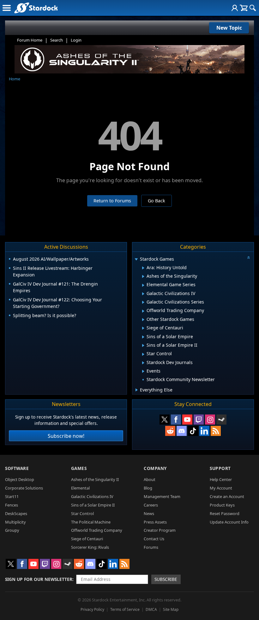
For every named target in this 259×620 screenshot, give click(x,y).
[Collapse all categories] (248, 257)
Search (56, 40)
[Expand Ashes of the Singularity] (143, 276)
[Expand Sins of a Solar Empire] (143, 337)
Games (79, 468)
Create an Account (227, 496)
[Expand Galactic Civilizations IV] (143, 293)
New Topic (229, 27)
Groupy (12, 530)
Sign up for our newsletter (38, 579)
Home (14, 79)
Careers (151, 505)
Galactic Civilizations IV (92, 496)
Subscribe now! (66, 435)
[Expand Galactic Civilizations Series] (143, 302)
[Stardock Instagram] (210, 419)
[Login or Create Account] (235, 8)
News (149, 513)
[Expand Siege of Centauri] (143, 328)
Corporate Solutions (24, 488)
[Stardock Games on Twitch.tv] (198, 419)
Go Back (156, 201)
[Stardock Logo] (35, 7)
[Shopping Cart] (244, 8)
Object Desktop (19, 479)
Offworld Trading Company (96, 530)
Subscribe (165, 579)
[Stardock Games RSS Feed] (215, 431)
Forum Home (29, 40)
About (149, 479)
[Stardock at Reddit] (170, 431)
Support (220, 468)
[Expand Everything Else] (137, 389)
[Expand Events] (143, 371)
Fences (11, 505)
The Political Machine (91, 522)
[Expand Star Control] (143, 354)
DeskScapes (16, 513)
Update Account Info (229, 522)
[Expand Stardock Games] (136, 259)
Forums (151, 547)
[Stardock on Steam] (221, 419)
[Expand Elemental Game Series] (143, 285)
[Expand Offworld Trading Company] (143, 311)
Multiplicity (15, 522)
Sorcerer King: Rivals (90, 547)
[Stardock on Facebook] (176, 419)
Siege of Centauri (87, 539)
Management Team (162, 496)
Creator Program (160, 530)
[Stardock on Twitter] (164, 419)
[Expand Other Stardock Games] (143, 319)
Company (155, 468)
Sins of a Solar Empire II (93, 505)
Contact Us (154, 539)
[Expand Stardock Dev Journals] (143, 362)
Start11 (12, 496)
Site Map (170, 609)
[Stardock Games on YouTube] (187, 419)
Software (17, 468)
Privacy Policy (92, 609)
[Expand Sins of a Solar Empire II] (143, 345)
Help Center (221, 479)
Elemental (80, 488)
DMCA (151, 609)
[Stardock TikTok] (193, 431)
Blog (148, 488)
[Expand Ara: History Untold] (143, 267)
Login (76, 40)
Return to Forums (112, 201)
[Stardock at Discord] (181, 431)
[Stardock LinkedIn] (204, 431)
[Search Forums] (253, 8)
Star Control (82, 513)
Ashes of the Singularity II (95, 479)
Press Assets (155, 522)
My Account (221, 488)
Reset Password (224, 513)
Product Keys (222, 505)
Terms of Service (125, 609)
